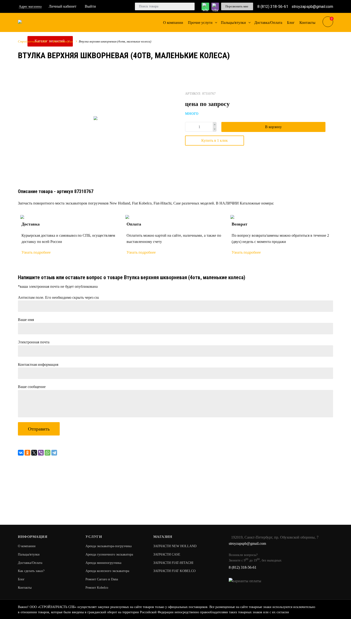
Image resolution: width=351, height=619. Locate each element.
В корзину (273, 127)
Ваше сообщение (32, 387)
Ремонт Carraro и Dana (101, 579)
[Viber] (41, 453)
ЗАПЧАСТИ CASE (166, 554)
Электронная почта (33, 342)
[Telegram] (54, 453)
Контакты (25, 587)
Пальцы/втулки (29, 554)
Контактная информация (38, 364)
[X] (34, 453)
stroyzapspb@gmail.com (312, 6)
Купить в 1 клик (214, 140)
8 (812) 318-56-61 (272, 6)
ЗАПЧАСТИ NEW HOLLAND (175, 546)
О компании (27, 546)
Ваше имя (26, 320)
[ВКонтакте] (21, 453)
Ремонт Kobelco (96, 587)
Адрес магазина (30, 6)
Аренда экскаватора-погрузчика (108, 546)
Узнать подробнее (36, 252)
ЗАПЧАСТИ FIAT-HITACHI (173, 563)
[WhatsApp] (47, 453)
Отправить (39, 428)
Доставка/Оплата (30, 563)
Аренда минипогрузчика (103, 563)
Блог (21, 579)
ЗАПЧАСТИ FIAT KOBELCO (174, 571)
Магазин (162, 537)
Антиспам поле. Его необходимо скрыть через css (58, 297)
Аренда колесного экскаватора (107, 571)
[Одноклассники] (27, 453)
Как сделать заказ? (31, 571)
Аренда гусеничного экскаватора (109, 554)
